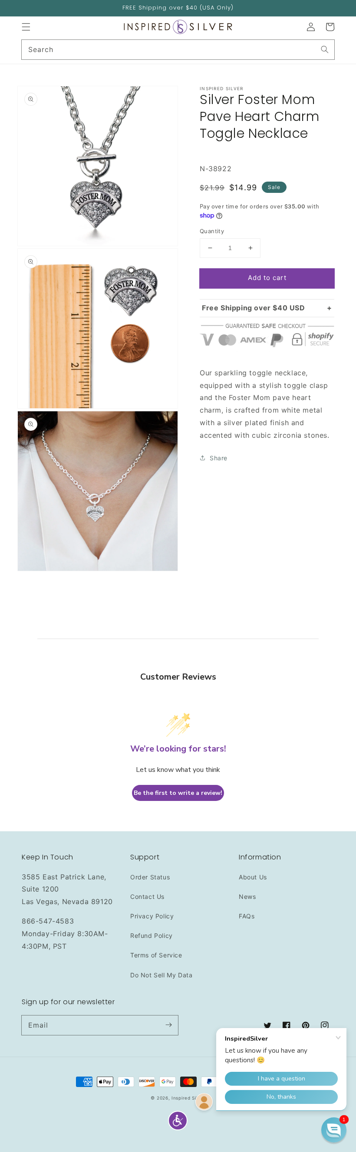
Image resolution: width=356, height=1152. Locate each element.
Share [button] (218, 458)
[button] (26, 26)
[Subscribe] (168, 1025)
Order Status (150, 877)
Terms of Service (156, 955)
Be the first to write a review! (178, 793)
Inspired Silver (188, 1097)
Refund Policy (151, 935)
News (247, 896)
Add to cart (267, 277)
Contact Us (147, 896)
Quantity (212, 231)
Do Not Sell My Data (161, 975)
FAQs (246, 916)
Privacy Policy (152, 916)
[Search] (324, 49)
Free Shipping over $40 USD (253, 307)
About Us (253, 877)
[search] (178, 49)
